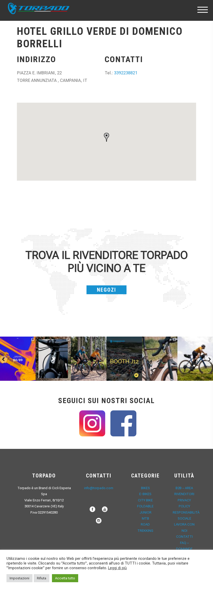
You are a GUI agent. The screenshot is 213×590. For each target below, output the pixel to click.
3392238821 (125, 72)
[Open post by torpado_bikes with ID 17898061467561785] (88, 359)
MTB (145, 518)
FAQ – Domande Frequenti (184, 549)
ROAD (145, 524)
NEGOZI (106, 290)
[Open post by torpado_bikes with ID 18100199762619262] (18, 359)
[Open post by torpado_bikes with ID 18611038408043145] (124, 359)
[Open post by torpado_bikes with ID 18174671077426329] (195, 359)
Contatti (184, 537)
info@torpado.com (98, 488)
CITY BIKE (145, 500)
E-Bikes (145, 494)
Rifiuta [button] (41, 578)
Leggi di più (117, 568)
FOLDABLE (145, 506)
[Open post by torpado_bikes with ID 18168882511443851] (53, 359)
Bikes (145, 488)
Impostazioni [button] (19, 578)
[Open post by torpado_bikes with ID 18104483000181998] (160, 359)
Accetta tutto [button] (65, 578)
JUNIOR (145, 512)
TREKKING (145, 531)
